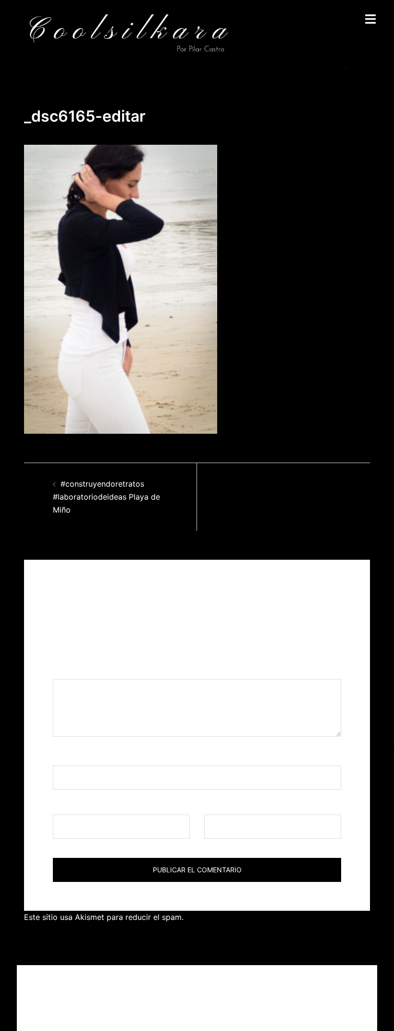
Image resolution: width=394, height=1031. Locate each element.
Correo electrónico (90, 805)
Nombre (70, 756)
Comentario (77, 670)
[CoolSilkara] (128, 33)
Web (212, 805)
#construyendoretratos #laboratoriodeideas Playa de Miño (106, 497)
